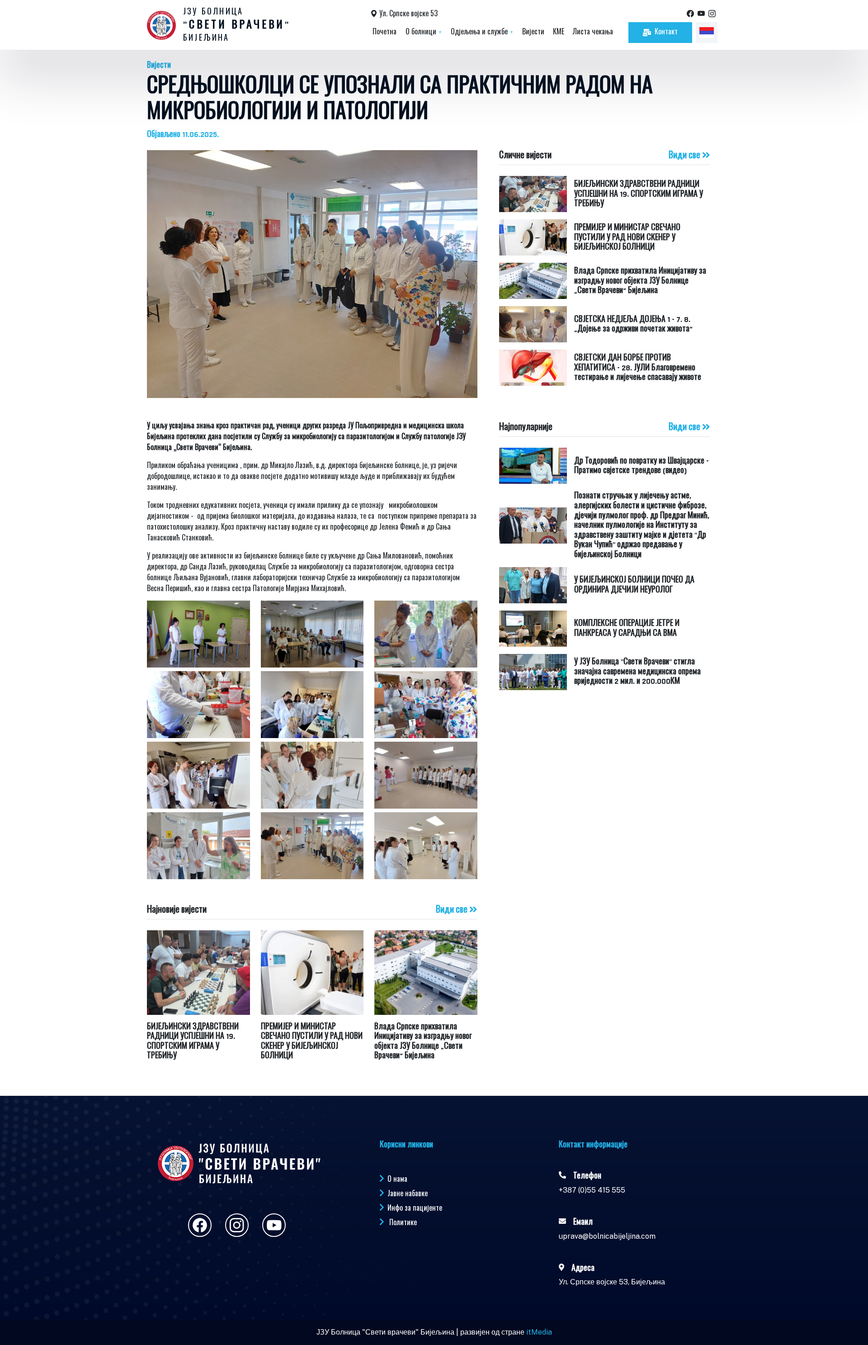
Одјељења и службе (482, 32)
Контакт (666, 32)
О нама (397, 1178)
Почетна (384, 32)
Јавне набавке (407, 1193)
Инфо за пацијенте (414, 1207)
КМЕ (558, 32)
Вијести (533, 32)
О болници (424, 32)
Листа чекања (593, 32)
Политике (403, 1222)
